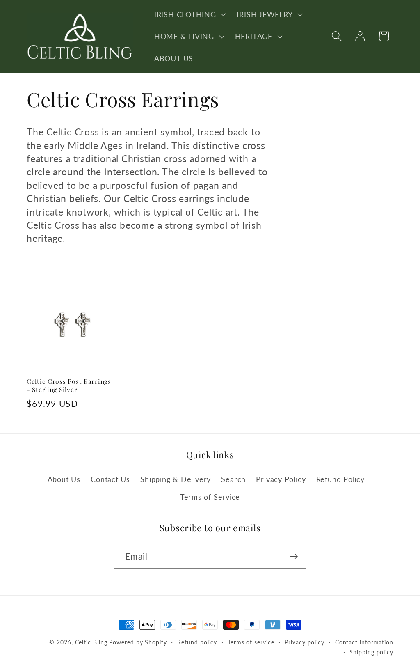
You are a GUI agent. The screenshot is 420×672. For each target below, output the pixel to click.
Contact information (364, 642)
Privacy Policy (281, 479)
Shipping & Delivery (175, 479)
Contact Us (110, 479)
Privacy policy (304, 642)
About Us (64, 479)
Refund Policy (340, 479)
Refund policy (197, 642)
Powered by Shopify (138, 642)
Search (233, 479)
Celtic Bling (91, 642)
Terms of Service (210, 496)
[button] (189, 14)
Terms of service (251, 642)
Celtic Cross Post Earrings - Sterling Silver (69, 385)
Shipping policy (371, 652)
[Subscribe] (294, 556)
